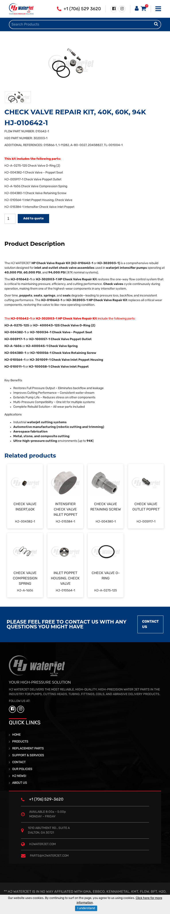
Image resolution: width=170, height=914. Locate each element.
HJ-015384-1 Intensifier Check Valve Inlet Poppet (39, 207)
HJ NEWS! (19, 776)
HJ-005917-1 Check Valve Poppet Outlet (32, 179)
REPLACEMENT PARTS (28, 748)
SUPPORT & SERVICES (28, 755)
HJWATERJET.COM (42, 844)
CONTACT (19, 762)
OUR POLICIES (22, 769)
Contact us (150, 624)
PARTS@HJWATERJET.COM (49, 855)
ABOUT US (19, 783)
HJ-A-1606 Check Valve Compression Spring (35, 186)
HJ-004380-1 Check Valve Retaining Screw (35, 193)
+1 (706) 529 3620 (82, 9)
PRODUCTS (20, 741)
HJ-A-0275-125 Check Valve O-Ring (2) (32, 166)
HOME (16, 735)
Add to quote (33, 218)
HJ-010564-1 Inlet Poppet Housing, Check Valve (38, 200)
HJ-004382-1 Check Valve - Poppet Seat (33, 172)
